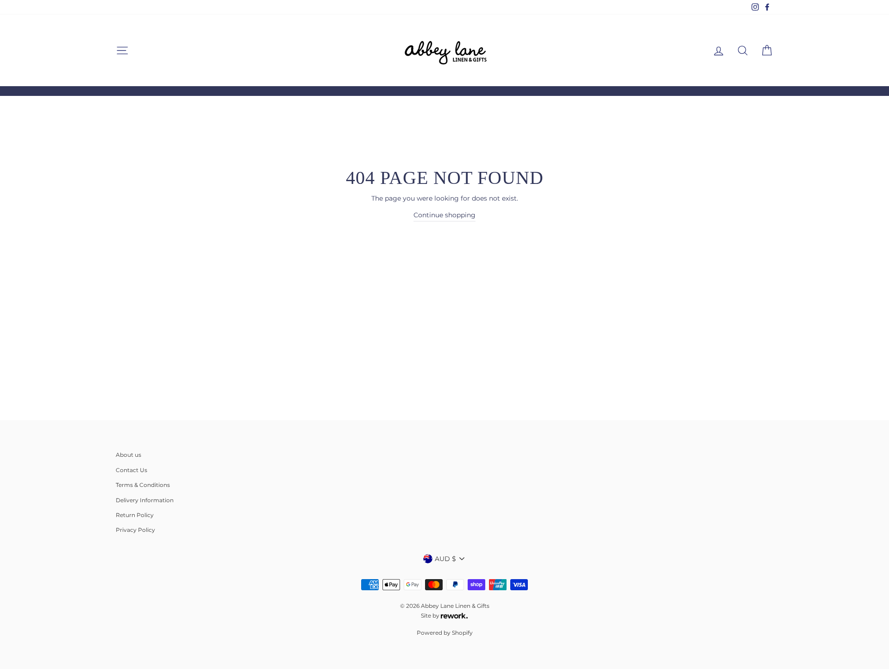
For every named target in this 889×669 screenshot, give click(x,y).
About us (128, 454)
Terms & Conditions (143, 484)
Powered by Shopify (445, 632)
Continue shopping (444, 215)
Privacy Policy (135, 529)
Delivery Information (145, 500)
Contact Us (131, 470)
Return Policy (135, 514)
